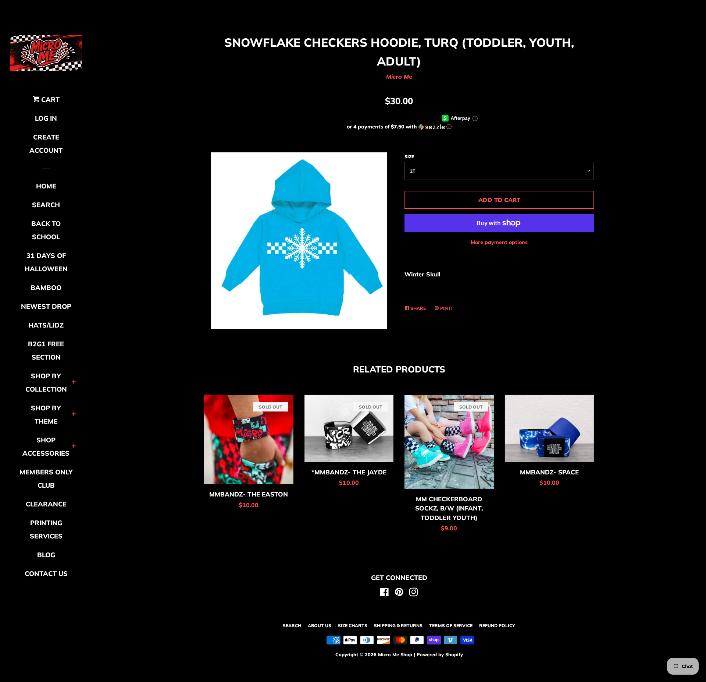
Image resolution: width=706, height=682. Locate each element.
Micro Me (399, 76)
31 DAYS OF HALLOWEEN (46, 262)
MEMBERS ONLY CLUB (46, 479)
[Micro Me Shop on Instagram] (413, 593)
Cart (49, 99)
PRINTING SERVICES (46, 529)
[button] (399, 126)
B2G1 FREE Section (46, 350)
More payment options (499, 242)
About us (319, 625)
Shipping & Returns (398, 625)
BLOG (46, 555)
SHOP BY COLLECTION (46, 382)
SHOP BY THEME (46, 414)
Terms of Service (451, 625)
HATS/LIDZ (46, 325)
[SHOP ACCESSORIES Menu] (74, 446)
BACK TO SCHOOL (46, 230)
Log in (46, 118)
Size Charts (352, 625)
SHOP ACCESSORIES (45, 446)
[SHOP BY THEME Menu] (74, 414)
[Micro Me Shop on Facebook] (384, 593)
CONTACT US (46, 573)
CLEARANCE (46, 504)
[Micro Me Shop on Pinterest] (399, 593)
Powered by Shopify (440, 654)
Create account (46, 144)
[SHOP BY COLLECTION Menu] (74, 382)
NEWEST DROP (46, 306)
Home (46, 186)
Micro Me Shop (395, 654)
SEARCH (46, 205)
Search (292, 625)
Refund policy (497, 625)
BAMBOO (46, 287)
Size (409, 156)
